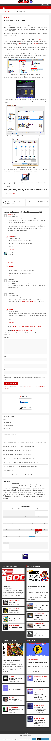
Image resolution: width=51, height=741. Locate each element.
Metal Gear (6, 490)
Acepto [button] (33, 739)
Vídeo (37, 496)
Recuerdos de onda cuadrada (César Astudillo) (15, 700)
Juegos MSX (7, 488)
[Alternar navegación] (4, 7)
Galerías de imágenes (32, 583)
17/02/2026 (11, 612)
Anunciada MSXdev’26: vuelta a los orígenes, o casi (21, 446)
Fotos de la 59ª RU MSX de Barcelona (40, 616)
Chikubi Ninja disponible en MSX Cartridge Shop (20, 450)
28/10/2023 (36, 725)
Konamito (11, 23)
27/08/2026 (29, 590)
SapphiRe (10, 214)
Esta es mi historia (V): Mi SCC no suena (15, 678)
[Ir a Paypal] (25, 401)
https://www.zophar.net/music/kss (28, 301)
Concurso (8, 484)
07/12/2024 (36, 609)
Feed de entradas (7, 422)
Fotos (35, 604)
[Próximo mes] (45, 506)
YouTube (5, 498)
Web (5, 369)
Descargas (6, 17)
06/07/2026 (5, 588)
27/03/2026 (11, 604)
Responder (10, 233)
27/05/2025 (11, 620)
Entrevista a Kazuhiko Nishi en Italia (16, 710)
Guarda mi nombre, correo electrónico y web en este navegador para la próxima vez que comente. (24, 378)
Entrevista (9, 486)
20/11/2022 (36, 627)
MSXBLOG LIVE (31, 640)
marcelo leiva (16, 330)
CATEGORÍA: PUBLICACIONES (10, 566)
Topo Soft (23, 496)
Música (16, 193)
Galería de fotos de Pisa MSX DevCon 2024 (41, 606)
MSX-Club (24, 490)
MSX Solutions (28, 490)
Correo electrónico (8, 362)
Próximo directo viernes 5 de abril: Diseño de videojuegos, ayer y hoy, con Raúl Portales (40, 695)
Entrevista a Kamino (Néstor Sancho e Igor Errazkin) (39, 681)
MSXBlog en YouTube (32, 658)
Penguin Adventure (23, 492)
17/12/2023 (36, 712)
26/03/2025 (11, 702)
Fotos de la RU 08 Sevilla (40, 625)
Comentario (7, 337)
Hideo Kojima (29, 486)
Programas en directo (32, 659)
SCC (12, 496)
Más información (45, 739)
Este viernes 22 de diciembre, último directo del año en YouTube (40, 709)
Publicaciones (9, 583)
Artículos (5, 658)
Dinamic (25, 484)
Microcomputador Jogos (15, 627)
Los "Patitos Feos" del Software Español (38, 488)
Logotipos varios (38, 634)
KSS (13, 186)
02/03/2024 (11, 629)
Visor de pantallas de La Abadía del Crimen (24, 458)
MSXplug (35, 43)
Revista (9, 496)
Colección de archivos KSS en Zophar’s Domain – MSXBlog (27, 326)
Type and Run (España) (15, 619)
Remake (27, 494)
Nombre (6, 356)
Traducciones (30, 496)
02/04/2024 (36, 699)
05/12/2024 (29, 664)
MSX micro (12, 602)
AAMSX (4, 484)
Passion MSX (16, 492)
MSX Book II (10, 470)
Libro (27, 488)
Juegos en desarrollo (39, 486)
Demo (21, 484)
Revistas (18, 600)
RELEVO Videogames (19, 494)
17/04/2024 (36, 684)
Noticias (16, 707)
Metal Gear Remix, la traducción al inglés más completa (13, 202)
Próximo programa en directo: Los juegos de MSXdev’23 (39, 722)
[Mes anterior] (6, 506)
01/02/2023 (36, 619)
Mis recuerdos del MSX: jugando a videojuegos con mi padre (16, 689)
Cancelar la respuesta (26, 330)
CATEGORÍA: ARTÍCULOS (9, 640)
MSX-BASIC (16, 490)
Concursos (15, 484)
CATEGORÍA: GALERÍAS (33, 566)
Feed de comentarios (8, 425)
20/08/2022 (36, 635)
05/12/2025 (11, 693)
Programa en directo (8, 494)
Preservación (34, 492)
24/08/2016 (6, 23)
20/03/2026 (11, 681)
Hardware (22, 486)
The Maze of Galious (17, 496)
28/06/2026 (5, 662)
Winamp (19, 43)
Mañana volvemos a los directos (37, 662)
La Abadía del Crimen (21, 488)
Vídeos (41, 496)
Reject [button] (38, 739)
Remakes (32, 494)
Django (29, 484)
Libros (29, 488)
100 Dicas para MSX (14, 610)
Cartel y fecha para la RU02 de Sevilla (37, 201)
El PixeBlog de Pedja (36, 484)
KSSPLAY (41, 39)
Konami (15, 488)
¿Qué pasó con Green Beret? (11, 660)
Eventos (13, 486)
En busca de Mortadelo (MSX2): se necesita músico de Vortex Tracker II (25, 438)
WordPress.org (6, 428)
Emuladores (43, 484)
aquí (18, 183)
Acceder (5, 419)
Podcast (29, 492)
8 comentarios (17, 23)
